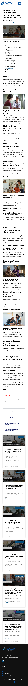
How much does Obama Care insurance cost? (12, 405)
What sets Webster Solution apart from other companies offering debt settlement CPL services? (14, 522)
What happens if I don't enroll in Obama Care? (12, 424)
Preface (6, 45)
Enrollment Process (9, 53)
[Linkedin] (3, 661)
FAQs (6, 71)
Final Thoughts (8, 69)
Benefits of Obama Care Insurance (12, 57)
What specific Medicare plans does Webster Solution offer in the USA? (13, 451)
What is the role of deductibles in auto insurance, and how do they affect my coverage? (14, 556)
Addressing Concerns (9, 68)
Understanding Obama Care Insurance (13, 47)
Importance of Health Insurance (11, 61)
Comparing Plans (8, 58)
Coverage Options (9, 50)
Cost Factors (8, 52)
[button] (19, 3)
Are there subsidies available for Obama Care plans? (12, 430)
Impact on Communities (10, 63)
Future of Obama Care (10, 65)
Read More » (7, 463)
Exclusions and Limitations (10, 60)
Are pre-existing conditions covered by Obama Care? (11, 411)
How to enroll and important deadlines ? (13, 55)
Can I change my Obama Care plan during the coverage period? (13, 417)
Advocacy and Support (10, 66)
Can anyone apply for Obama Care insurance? (13, 395)
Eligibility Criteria (8, 49)
